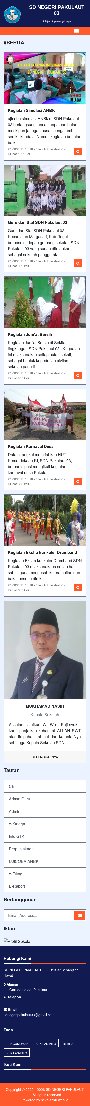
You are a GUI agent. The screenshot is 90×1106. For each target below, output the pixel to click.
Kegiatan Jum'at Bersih (30, 334)
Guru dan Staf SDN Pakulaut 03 (37, 222)
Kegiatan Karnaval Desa (31, 446)
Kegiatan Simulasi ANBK (31, 110)
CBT (13, 786)
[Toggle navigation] (76, 31)
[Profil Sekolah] (18, 942)
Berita (68, 1043)
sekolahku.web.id (54, 1099)
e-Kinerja (17, 824)
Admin (14, 811)
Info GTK (16, 836)
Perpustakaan (21, 849)
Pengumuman (17, 1043)
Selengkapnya (45, 757)
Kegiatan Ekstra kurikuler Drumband (42, 552)
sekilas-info (16, 1053)
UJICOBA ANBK (24, 861)
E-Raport (17, 886)
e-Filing (15, 874)
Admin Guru (19, 799)
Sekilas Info (46, 1043)
